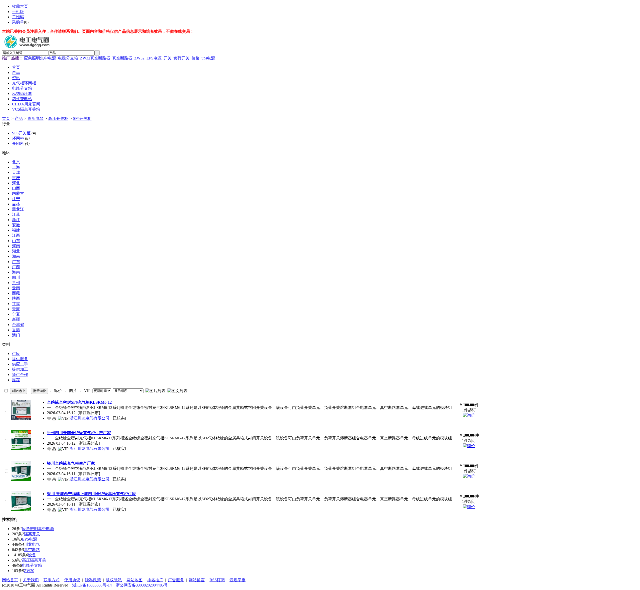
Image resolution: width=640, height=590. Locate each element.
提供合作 (20, 374)
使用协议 (72, 580)
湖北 (16, 251)
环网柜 (18, 138)
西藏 (16, 293)
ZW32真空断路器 (95, 58)
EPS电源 (154, 58)
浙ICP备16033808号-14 (92, 585)
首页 (6, 118)
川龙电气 (32, 544)
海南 (16, 272)
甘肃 (16, 303)
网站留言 (197, 580)
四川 (16, 277)
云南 (16, 288)
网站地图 (134, 580)
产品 (19, 118)
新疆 (16, 319)
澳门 (16, 335)
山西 (16, 188)
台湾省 (18, 324)
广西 (16, 267)
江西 (16, 235)
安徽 (16, 225)
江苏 (16, 214)
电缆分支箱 (68, 58)
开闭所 (18, 143)
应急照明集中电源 (40, 58)
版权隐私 (114, 580)
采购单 (18, 22)
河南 (16, 246)
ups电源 (208, 58)
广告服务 (176, 580)
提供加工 (20, 369)
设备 (32, 555)
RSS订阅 (217, 580)
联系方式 (52, 580)
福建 (16, 230)
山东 (16, 241)
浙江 (16, 220)
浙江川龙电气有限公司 (90, 418)
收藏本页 (20, 6)
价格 (196, 58)
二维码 (18, 17)
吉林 (16, 204)
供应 (16, 353)
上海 (16, 167)
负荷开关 (182, 58)
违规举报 (238, 580)
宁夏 (16, 314)
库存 (16, 380)
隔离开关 (32, 534)
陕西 (16, 298)
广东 (16, 262)
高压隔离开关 (34, 560)
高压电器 (36, 118)
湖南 (16, 256)
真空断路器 (122, 58)
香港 (16, 330)
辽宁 (16, 199)
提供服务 (20, 359)
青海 (16, 309)
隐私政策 (93, 580)
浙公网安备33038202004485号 (142, 585)
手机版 (18, 11)
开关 (168, 58)
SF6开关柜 (82, 118)
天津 (16, 172)
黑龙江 (18, 209)
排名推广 (155, 580)
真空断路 (32, 550)
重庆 (16, 178)
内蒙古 (18, 193)
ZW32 (139, 58)
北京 (16, 162)
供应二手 (20, 364)
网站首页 (10, 580)
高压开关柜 (58, 118)
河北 (16, 183)
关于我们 (31, 580)
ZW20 (29, 571)
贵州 (16, 283)
